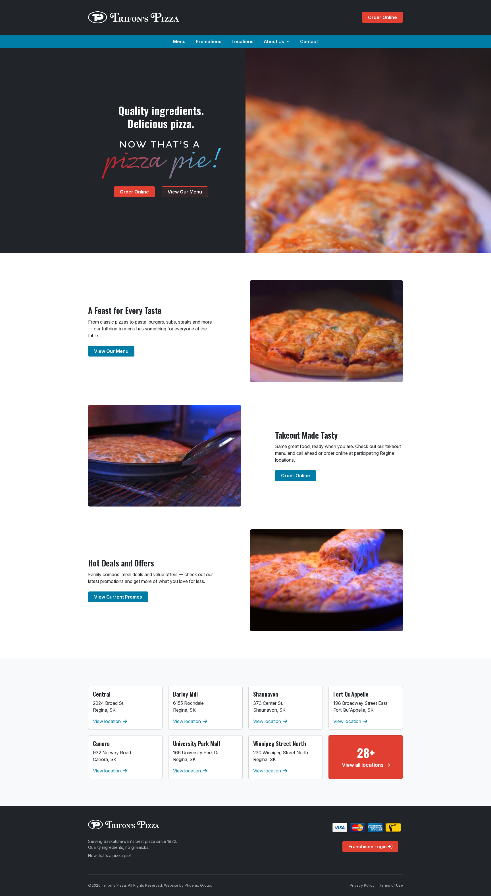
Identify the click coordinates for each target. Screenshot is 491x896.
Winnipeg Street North (279, 743)
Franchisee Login (368, 846)
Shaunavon (265, 694)
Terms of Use (391, 885)
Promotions (208, 41)
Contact (309, 41)
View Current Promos (118, 597)
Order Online (382, 17)
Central (102, 694)
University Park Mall (196, 743)
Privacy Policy (362, 885)
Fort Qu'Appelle (351, 694)
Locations (242, 41)
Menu (179, 41)
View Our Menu (185, 192)
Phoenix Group (198, 885)
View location (107, 721)
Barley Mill (185, 694)
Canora (101, 743)
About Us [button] (274, 41)
